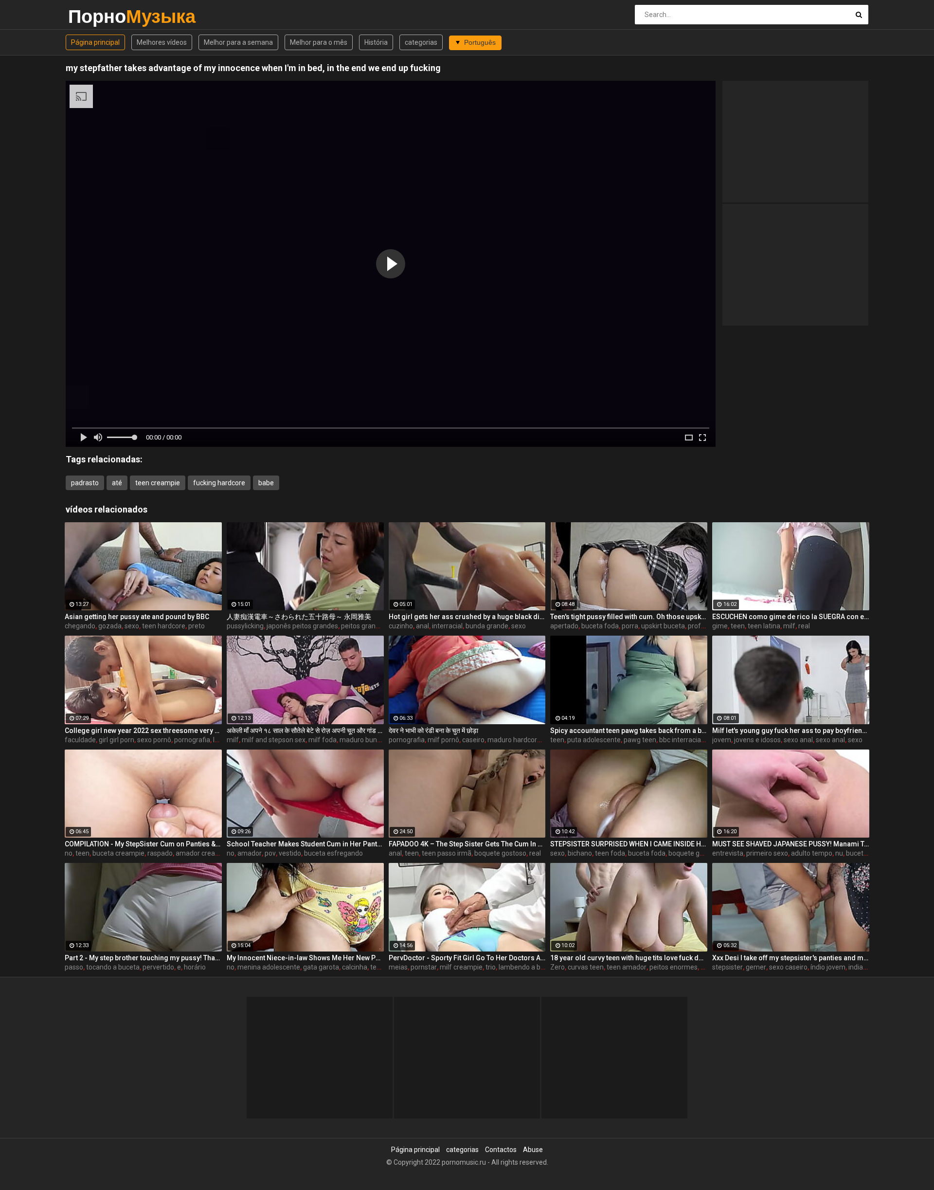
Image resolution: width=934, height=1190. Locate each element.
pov (270, 853)
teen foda (610, 853)
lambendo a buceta (528, 967)
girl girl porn (116, 740)
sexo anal (798, 740)
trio (490, 967)
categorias (421, 42)
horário (195, 967)
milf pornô (443, 740)
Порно (93, 16)
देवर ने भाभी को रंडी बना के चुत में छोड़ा (433, 730)
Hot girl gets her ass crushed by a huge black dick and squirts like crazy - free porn (467, 617)
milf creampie (461, 967)
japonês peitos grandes (302, 626)
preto (196, 626)
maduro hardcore (514, 740)
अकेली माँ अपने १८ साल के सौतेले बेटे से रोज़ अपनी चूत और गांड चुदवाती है (305, 730)
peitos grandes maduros (378, 626)
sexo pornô (154, 740)
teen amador (627, 967)
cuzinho (401, 626)
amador (249, 853)
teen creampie (157, 483)
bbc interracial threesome (698, 740)
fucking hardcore (219, 483)
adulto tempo (811, 853)
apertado (564, 626)
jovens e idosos (757, 740)
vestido (290, 853)
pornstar (424, 967)
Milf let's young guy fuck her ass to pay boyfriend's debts (790, 730)
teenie (380, 967)
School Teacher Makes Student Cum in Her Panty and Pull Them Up (305, 844)
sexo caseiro (788, 967)
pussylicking (245, 626)
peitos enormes (673, 967)
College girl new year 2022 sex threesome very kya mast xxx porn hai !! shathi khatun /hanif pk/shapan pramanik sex (143, 730)
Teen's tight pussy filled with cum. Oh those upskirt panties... (628, 617)
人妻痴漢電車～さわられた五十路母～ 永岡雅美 (299, 617)
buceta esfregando (333, 853)
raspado (160, 853)
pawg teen (640, 740)
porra (630, 626)
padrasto (85, 483)
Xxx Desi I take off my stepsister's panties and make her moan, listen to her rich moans (790, 958)
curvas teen (586, 967)
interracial (447, 626)
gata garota (321, 967)
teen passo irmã (446, 853)
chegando (80, 626)
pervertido (158, 967)
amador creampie (203, 853)
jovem (721, 740)
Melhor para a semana (238, 42)
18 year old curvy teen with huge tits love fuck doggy (628, 958)
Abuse (533, 1149)
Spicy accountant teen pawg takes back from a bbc (628, 730)
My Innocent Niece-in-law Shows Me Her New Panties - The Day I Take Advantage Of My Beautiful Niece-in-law (305, 958)
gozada (110, 626)
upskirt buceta (663, 626)
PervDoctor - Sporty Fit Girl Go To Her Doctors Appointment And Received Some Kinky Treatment (467, 958)
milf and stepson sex (273, 740)
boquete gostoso (500, 853)
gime (720, 626)
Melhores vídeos (162, 42)
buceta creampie (118, 853)
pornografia (192, 740)
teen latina (764, 626)
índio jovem (827, 967)
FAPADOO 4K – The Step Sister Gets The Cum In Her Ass (467, 844)
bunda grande (487, 626)
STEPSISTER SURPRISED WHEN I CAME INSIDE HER (628, 844)
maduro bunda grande (374, 740)
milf (789, 626)
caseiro (473, 740)
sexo (132, 626)
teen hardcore (163, 626)
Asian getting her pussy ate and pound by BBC (137, 617)
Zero (557, 967)
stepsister (727, 967)
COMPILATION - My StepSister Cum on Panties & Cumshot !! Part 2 (143, 844)
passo (74, 967)
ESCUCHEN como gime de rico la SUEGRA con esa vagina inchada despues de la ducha (790, 617)
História (376, 42)
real (804, 626)
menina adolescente (268, 967)
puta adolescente (594, 740)
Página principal (95, 42)
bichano (580, 853)
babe (266, 483)
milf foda (322, 740)
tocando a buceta (113, 967)
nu (839, 853)
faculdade (80, 740)
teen (738, 626)
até (117, 483)
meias (398, 967)
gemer (756, 967)
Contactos (501, 1149)
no (68, 853)
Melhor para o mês (318, 42)
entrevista (727, 853)
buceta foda (600, 626)
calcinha (354, 967)
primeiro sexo (767, 853)
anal (422, 626)
